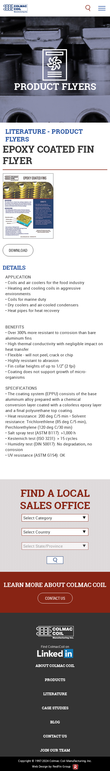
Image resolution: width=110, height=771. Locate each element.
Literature (55, 693)
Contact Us (55, 598)
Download (18, 250)
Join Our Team (55, 750)
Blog (55, 721)
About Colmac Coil (55, 665)
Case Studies (55, 707)
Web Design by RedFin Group (51, 766)
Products (55, 679)
